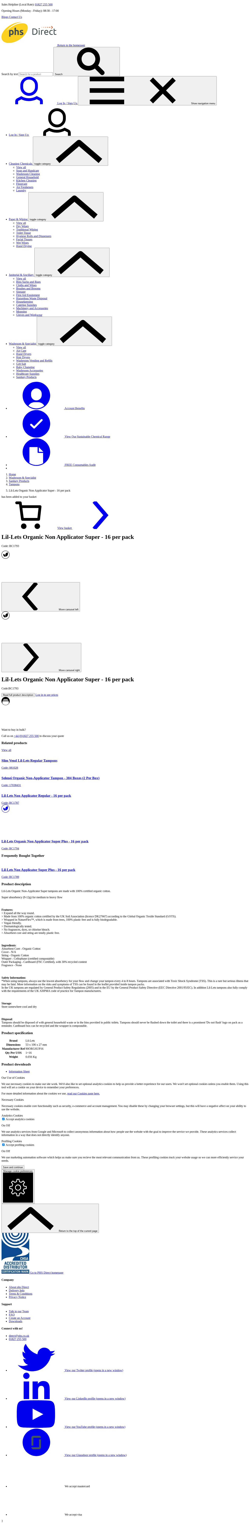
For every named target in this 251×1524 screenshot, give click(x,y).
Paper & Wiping (18, 219)
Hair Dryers (23, 357)
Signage (21, 291)
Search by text (9, 74)
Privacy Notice (17, 1297)
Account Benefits (74, 408)
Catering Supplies (26, 305)
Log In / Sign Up (19, 134)
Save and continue (13, 1167)
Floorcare (21, 183)
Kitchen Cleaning (26, 180)
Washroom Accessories (29, 370)
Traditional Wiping (27, 229)
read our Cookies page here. (83, 1093)
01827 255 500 (44, 4)
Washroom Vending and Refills (34, 360)
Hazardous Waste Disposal (31, 298)
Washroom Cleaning (28, 173)
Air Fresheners (24, 187)
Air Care (21, 350)
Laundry (21, 190)
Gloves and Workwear (29, 314)
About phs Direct (19, 1287)
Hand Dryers (23, 354)
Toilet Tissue (23, 232)
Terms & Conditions (20, 1293)
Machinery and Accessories (32, 308)
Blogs (5, 17)
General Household (27, 177)
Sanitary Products (26, 377)
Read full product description (18, 695)
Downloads (15, 1321)
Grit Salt (21, 363)
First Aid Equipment (28, 295)
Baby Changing (25, 367)
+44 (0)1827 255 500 (26, 735)
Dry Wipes (22, 226)
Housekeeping (24, 301)
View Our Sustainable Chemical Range (87, 436)
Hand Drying (24, 246)
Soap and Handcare (27, 170)
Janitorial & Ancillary (21, 274)
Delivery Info (16, 1290)
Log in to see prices (46, 694)
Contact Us (15, 17)
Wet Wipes (22, 242)
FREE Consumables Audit (80, 464)
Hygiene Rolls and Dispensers (33, 236)
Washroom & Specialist (23, 343)
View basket (64, 528)
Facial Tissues (24, 239)
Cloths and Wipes (26, 285)
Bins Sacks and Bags (28, 281)
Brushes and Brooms (28, 288)
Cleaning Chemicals (21, 163)
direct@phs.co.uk (19, 1335)
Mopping (21, 311)
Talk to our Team (19, 1311)
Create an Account (19, 1318)
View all (21, 167)
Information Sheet (19, 1071)
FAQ (12, 1314)
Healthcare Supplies (27, 373)
